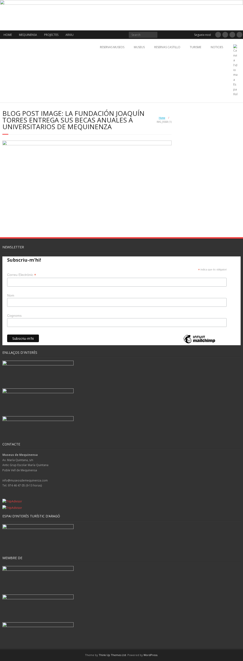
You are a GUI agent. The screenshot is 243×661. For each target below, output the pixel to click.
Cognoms (14, 315)
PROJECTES (51, 35)
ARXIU (69, 35)
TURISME (195, 47)
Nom (10, 295)
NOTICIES (217, 47)
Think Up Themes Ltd (112, 655)
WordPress (150, 655)
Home (162, 117)
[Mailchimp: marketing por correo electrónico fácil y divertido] (199, 343)
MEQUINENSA (28, 35)
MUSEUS (139, 47)
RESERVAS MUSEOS (112, 47)
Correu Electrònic (21, 275)
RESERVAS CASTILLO (167, 47)
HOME (8, 35)
